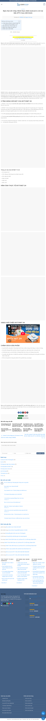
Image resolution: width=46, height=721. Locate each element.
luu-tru (23, 9)
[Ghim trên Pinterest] (25, 413)
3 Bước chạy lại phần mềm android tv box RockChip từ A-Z (18, 548)
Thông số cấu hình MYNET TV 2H (11, 24)
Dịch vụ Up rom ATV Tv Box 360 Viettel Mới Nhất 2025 (17, 551)
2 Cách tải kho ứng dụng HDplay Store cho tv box (14, 498)
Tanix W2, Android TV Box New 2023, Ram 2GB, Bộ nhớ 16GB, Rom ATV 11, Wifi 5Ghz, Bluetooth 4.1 (34, 436)
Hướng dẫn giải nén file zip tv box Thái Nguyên (15, 533)
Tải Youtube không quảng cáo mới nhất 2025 (13, 494)
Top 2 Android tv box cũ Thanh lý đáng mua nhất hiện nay (15, 490)
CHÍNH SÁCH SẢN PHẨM (7, 28)
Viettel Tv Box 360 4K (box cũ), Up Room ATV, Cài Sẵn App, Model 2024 (20, 539)
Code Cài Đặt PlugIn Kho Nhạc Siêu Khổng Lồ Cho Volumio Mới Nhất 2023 (38, 582)
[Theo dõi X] (5, 603)
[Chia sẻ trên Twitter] (21, 413)
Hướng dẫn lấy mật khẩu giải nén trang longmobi (16, 536)
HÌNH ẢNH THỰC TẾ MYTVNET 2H (9, 25)
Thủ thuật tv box (4, 473)
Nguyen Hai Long (28, 17)
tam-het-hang (3, 471)
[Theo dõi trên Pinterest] (9, 603)
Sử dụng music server (5, 468)
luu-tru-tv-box (25, 418)
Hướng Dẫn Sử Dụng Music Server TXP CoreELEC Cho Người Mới (39, 573)
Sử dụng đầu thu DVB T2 (6, 466)
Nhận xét (6, 487)
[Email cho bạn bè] (23, 413)
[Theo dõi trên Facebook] (2, 603)
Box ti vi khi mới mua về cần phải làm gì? (12, 502)
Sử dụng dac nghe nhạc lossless (8, 464)
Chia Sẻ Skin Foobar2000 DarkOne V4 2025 (17, 530)
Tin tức (2, 475)
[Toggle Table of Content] (18, 22)
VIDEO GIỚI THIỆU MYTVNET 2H (9, 27)
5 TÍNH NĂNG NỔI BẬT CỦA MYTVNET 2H (11, 23)
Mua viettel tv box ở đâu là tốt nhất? (11, 486)
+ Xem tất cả (3, 582)
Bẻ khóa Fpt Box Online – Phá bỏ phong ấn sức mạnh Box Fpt (16, 514)
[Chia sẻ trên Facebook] (19, 413)
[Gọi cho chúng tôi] (7, 603)
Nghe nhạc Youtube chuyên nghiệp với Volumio (13, 506)
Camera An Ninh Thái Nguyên (7, 459)
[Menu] (1, 4)
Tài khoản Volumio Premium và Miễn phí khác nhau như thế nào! (17, 518)
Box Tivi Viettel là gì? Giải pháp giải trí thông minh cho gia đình (16, 482)
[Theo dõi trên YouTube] (12, 603)
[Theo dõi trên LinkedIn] (11, 603)
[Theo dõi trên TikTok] (3, 603)
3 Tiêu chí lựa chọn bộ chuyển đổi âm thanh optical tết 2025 (15, 510)
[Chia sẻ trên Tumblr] (27, 413)
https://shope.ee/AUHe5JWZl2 (25, 38)
